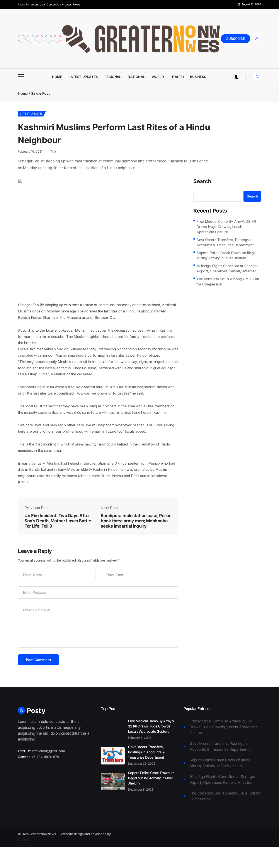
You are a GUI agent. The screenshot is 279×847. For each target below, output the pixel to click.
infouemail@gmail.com (48, 751)
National (136, 76)
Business (198, 76)
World (158, 76)
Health (177, 76)
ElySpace (24, 840)
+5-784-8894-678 (45, 756)
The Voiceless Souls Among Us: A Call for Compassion (227, 281)
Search (202, 181)
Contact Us (54, 4)
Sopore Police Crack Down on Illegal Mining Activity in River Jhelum (226, 255)
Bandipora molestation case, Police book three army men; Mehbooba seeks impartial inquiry (136, 521)
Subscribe (235, 39)
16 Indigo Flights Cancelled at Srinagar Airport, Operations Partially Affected (227, 268)
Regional (112, 76)
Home (57, 76)
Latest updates (83, 76)
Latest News (72, 4)
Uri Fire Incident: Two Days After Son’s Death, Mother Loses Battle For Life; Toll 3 (57, 521)
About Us (37, 4)
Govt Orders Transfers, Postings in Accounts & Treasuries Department (224, 242)
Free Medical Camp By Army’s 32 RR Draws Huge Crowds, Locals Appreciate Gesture (226, 226)
